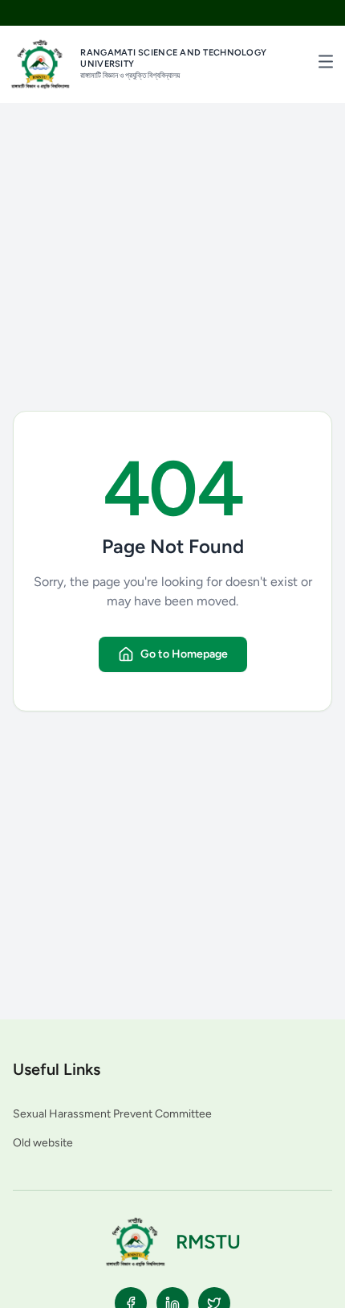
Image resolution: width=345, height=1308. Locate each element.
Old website (43, 1143)
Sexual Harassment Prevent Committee (112, 1114)
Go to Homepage (184, 654)
